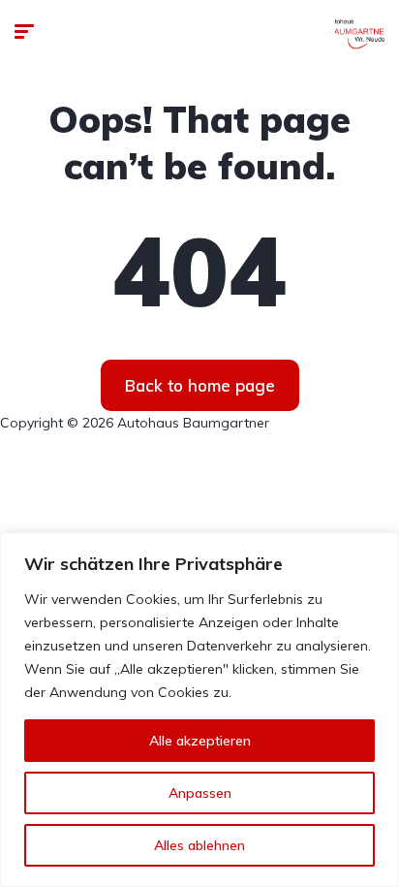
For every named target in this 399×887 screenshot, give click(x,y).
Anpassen (200, 793)
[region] (199, 709)
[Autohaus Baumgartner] (359, 33)
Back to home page (200, 385)
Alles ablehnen (199, 845)
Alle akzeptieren (200, 740)
